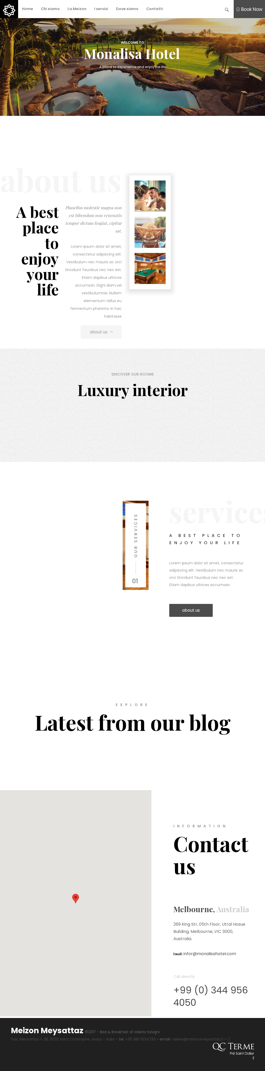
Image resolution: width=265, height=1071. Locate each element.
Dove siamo (127, 8)
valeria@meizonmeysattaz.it (197, 1039)
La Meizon (77, 8)
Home (27, 8)
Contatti (154, 8)
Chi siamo (50, 8)
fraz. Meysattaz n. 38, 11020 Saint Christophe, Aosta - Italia (63, 1039)
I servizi (101, 8)
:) (228, 1039)
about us (98, 332)
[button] (75, 898)
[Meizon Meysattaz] (9, 9)
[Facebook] (250, 1058)
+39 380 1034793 (140, 1039)
